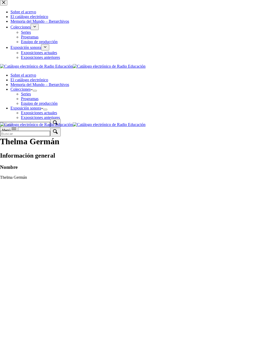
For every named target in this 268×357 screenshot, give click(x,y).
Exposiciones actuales (39, 113)
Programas (29, 98)
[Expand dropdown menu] (35, 90)
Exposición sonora (25, 108)
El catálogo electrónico (29, 80)
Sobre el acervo (23, 75)
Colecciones (20, 89)
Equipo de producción (39, 103)
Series (26, 94)
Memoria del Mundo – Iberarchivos (39, 84)
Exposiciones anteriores (40, 117)
